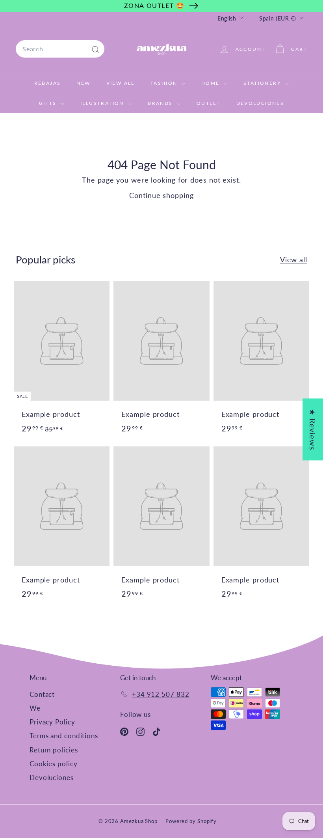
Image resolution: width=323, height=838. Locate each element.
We (35, 708)
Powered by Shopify (191, 821)
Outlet (208, 103)
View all (293, 259)
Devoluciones (260, 103)
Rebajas (47, 83)
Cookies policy (54, 764)
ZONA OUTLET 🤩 (154, 5)
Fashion (165, 83)
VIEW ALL (120, 83)
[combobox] (60, 49)
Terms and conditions (64, 736)
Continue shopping (161, 195)
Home (211, 83)
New (83, 83)
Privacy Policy (52, 722)
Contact (42, 694)
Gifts (49, 103)
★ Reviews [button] (312, 429)
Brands (161, 103)
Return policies (54, 750)
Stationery (263, 83)
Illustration (103, 103)
